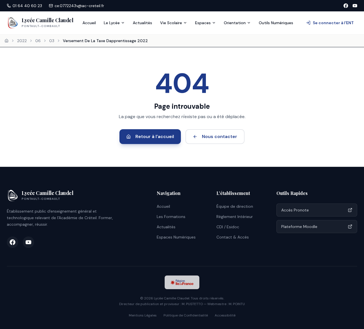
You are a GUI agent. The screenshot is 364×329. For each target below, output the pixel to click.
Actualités (142, 22)
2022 (22, 40)
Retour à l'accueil (154, 136)
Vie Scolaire (171, 22)
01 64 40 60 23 (27, 5)
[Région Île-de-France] (182, 282)
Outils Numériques (276, 22)
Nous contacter (219, 136)
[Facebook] (346, 5)
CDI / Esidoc (227, 226)
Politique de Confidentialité (186, 315)
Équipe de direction (234, 206)
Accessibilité (225, 315)
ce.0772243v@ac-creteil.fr (79, 5)
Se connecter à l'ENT (333, 22)
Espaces (203, 22)
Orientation (235, 22)
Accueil (89, 22)
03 (51, 40)
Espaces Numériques (176, 237)
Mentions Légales (143, 315)
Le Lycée (112, 22)
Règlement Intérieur (234, 216)
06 (38, 40)
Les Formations (171, 216)
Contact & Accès (232, 237)
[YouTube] (355, 5)
